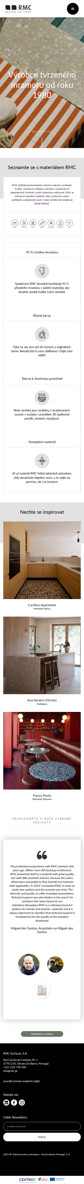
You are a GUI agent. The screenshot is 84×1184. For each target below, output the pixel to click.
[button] (73, 9)
